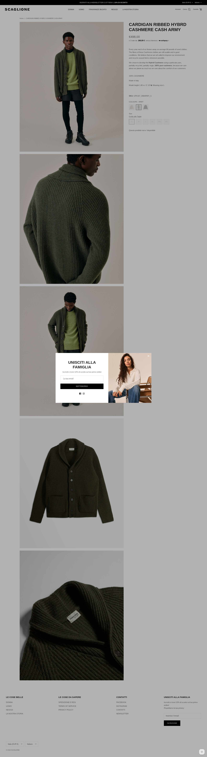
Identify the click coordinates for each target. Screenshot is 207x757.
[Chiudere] (148, 356)
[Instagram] (84, 393)
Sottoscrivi (82, 386)
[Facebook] (80, 393)
